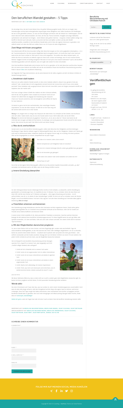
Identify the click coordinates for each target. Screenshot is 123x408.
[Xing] (51, 391)
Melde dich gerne (17, 299)
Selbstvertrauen (76, 308)
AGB (91, 140)
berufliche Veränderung (55, 310)
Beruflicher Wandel (51, 308)
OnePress (63, 404)
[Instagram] (71, 391)
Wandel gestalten (52, 312)
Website (14, 362)
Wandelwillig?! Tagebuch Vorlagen (99, 154)
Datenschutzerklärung (96, 164)
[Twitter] (66, 391)
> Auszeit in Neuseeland (97, 122)
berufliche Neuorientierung (36, 310)
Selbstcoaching (64, 308)
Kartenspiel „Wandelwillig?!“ (25, 295)
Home (52, 3)
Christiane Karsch (86, 3)
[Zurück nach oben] (115, 399)
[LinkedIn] (61, 391)
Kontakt (100, 3)
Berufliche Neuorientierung (34, 308)
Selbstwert (28, 312)
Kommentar (16, 325)
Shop (108, 3)
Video (22, 69)
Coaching (61, 3)
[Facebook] (56, 391)
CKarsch (42, 22)
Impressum (93, 162)
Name (14, 347)
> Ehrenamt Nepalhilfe (96, 124)
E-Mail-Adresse (17, 355)
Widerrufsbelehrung (95, 143)
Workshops (72, 3)
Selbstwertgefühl (39, 312)
